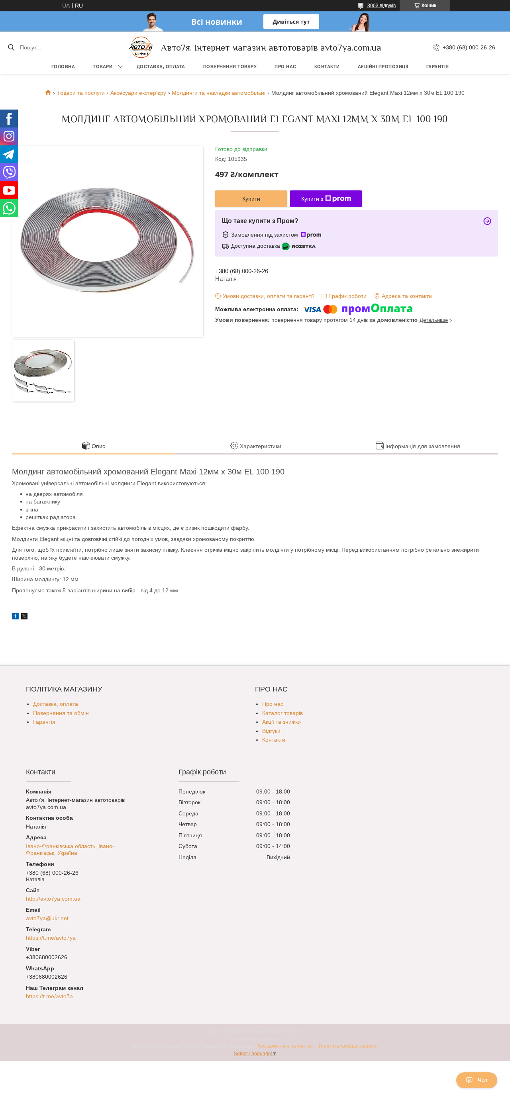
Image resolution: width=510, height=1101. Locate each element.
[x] (24, 617)
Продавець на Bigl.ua (255, 1039)
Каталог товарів (282, 713)
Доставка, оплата (161, 66)
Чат (483, 1080)
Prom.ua (293, 1031)
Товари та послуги (81, 93)
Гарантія (437, 66)
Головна (63, 66)
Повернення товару (230, 66)
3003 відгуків (381, 5)
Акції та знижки (281, 722)
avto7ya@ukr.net (47, 918)
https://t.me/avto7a (49, 996)
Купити (251, 199)
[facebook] (15, 617)
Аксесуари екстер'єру (138, 93)
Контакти (327, 66)
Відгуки (271, 731)
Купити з (312, 199)
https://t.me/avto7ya (51, 937)
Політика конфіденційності (349, 1046)
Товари (102, 66)
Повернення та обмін (61, 713)
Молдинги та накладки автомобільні (218, 93)
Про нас (285, 66)
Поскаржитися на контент (286, 1046)
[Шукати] (11, 47)
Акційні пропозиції (383, 66)
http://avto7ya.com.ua (53, 898)
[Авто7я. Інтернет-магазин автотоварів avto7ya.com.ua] (141, 47)
